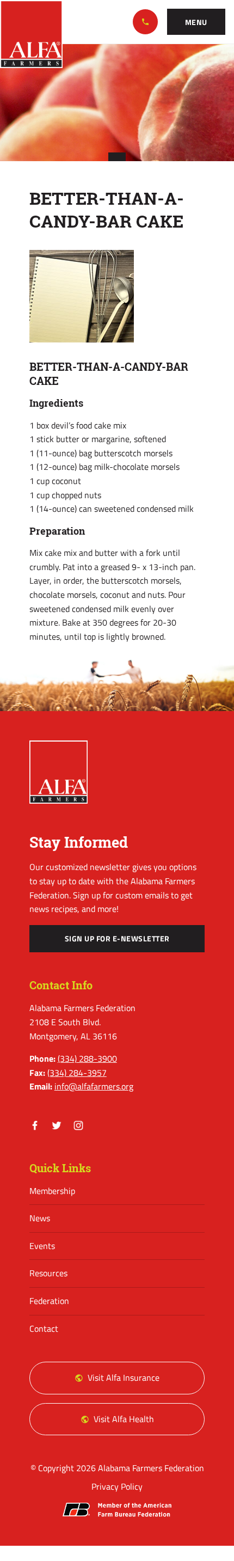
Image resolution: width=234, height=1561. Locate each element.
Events (42, 1245)
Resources (48, 1273)
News (39, 1218)
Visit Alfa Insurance (123, 1377)
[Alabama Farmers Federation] (58, 772)
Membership (52, 1190)
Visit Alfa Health (124, 1418)
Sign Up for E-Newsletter (117, 939)
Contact (43, 1328)
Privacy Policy (117, 1486)
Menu (196, 22)
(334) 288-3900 (145, 22)
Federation (49, 1300)
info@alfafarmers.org (93, 1086)
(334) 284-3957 (77, 1072)
